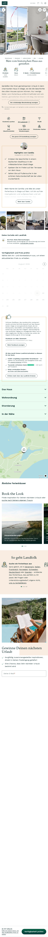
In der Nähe (8, 414)
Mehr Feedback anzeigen (16, 345)
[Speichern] (44, 10)
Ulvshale (41, 58)
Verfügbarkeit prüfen (33, 931)
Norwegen (23, 569)
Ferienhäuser (8, 58)
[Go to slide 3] (27, 53)
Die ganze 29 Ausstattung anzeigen (24, 136)
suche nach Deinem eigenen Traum (17, 500)
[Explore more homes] (3, 10)
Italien (37, 567)
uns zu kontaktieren (17, 583)
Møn (34, 58)
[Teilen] (40, 10)
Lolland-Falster (27, 58)
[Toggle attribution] (45, 476)
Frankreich (13, 569)
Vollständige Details (27, 243)
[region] (24, 449)
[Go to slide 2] (26, 53)
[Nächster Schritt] (45, 30)
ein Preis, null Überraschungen (18, 371)
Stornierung (8, 405)
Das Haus (7, 389)
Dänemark (17, 58)
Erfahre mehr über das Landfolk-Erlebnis (21, 376)
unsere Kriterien (15, 362)
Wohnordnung (9, 397)
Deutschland (14, 572)
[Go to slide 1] (24, 53)
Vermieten (32, 3)
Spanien (28, 572)
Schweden (33, 569)
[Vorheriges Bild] (2, 30)
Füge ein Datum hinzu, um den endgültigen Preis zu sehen (10, 932)
